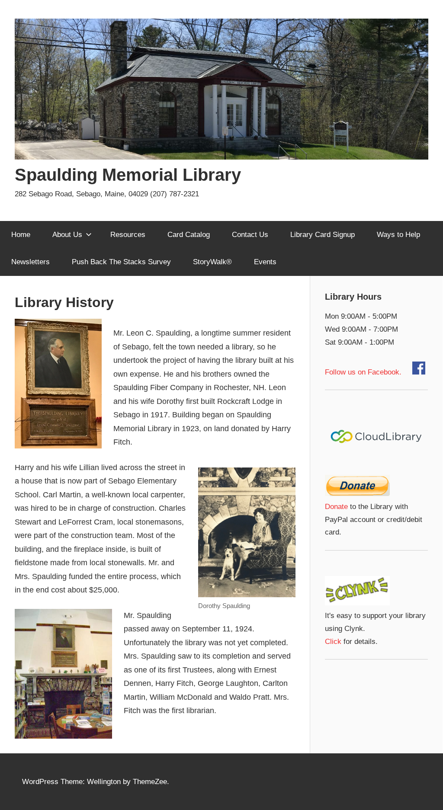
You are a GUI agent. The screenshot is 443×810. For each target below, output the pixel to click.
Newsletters (30, 262)
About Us (67, 235)
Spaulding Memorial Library (128, 174)
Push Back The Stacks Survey (121, 262)
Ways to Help (398, 235)
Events (265, 262)
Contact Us (250, 235)
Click (333, 641)
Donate (336, 507)
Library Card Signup (322, 235)
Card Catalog (188, 235)
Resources (127, 235)
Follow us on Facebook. (368, 372)
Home (20, 235)
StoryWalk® (212, 262)
